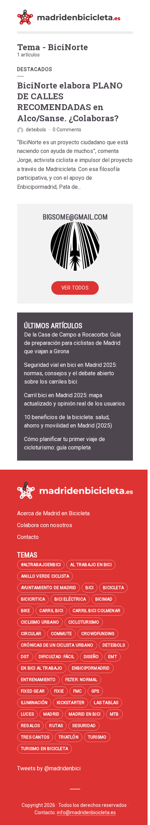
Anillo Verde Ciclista (45, 576)
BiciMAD (103, 599)
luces (27, 714)
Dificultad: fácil (56, 656)
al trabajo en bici (91, 564)
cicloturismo (83, 622)
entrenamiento (38, 679)
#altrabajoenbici (41, 564)
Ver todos (75, 288)
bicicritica (33, 599)
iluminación (34, 702)
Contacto (28, 537)
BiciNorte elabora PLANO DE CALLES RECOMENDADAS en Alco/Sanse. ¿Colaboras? (69, 102)
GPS (95, 691)
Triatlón (68, 737)
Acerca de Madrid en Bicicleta (53, 513)
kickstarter (70, 702)
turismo (97, 737)
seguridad (84, 725)
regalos (30, 725)
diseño (91, 656)
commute (61, 633)
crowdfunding (97, 633)
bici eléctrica (70, 599)
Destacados (34, 69)
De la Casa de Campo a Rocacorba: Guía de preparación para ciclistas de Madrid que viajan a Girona (72, 343)
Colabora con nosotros (44, 525)
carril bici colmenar (96, 610)
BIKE (25, 610)
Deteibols (114, 645)
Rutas (56, 725)
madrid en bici (84, 714)
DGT (25, 656)
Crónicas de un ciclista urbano (57, 645)
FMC (77, 691)
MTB (114, 714)
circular (31, 633)
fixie (59, 691)
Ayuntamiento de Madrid (48, 587)
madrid (51, 714)
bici (89, 587)
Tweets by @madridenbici (49, 768)
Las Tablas (106, 702)
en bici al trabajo (41, 668)
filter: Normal (81, 679)
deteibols (36, 129)
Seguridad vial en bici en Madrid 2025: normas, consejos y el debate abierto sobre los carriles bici (70, 373)
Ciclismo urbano (40, 622)
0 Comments (67, 129)
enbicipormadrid (91, 668)
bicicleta (113, 587)
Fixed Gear (33, 691)
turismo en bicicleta (44, 748)
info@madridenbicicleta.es (86, 812)
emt (112, 656)
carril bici (51, 610)
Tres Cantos (35, 737)
